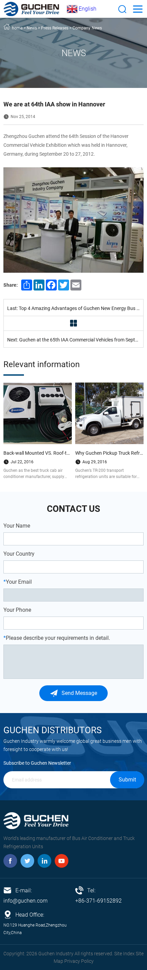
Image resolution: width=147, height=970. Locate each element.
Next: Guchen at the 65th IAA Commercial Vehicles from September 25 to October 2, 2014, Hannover (75, 339)
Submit (127, 779)
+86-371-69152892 (98, 900)
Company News (87, 28)
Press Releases (54, 28)
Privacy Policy (79, 961)
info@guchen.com (25, 900)
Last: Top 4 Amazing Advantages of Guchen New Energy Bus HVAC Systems (75, 308)
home (17, 28)
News (32, 28)
